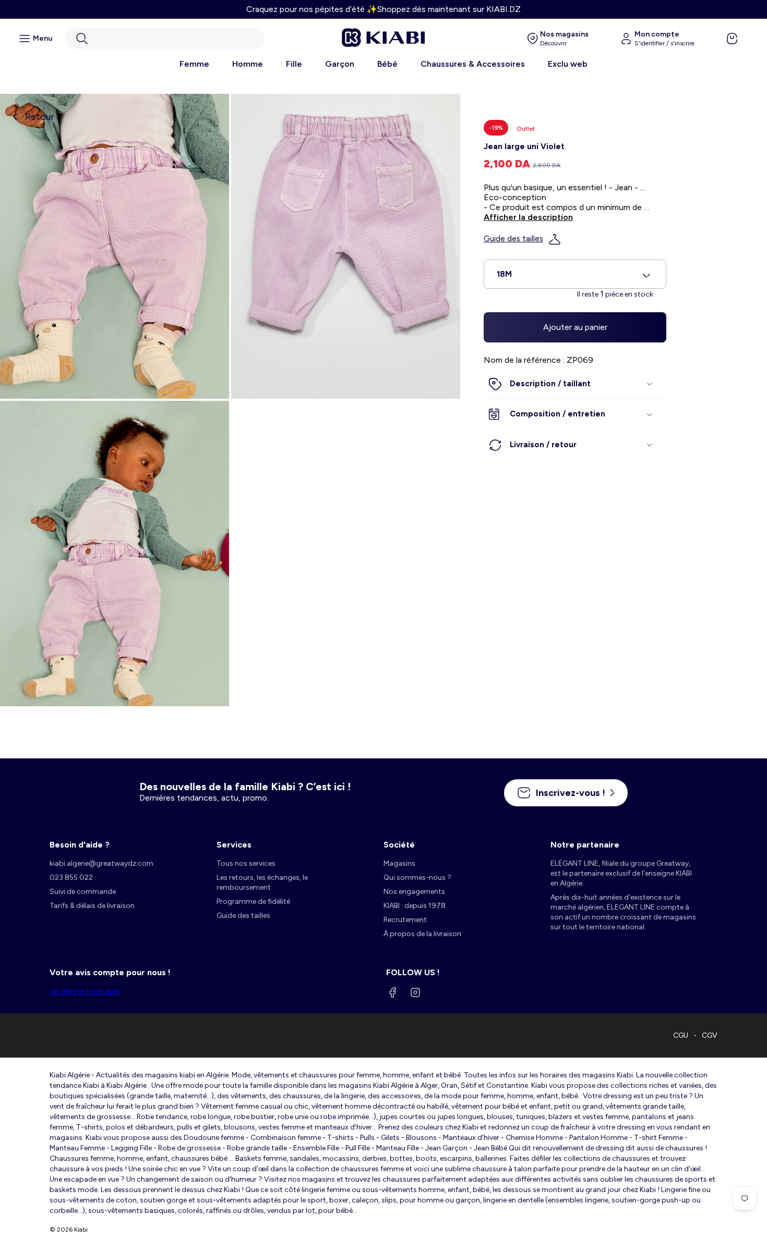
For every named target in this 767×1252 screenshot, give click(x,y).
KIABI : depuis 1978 (415, 905)
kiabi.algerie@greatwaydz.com (101, 863)
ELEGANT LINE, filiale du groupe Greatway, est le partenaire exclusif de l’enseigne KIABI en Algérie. (621, 873)
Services (234, 845)
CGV (709, 1035)
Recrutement (405, 919)
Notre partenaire (584, 845)
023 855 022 (71, 877)
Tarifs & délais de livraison (92, 905)
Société (399, 845)
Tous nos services (246, 863)
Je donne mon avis (84, 991)
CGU (680, 1035)
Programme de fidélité (253, 901)
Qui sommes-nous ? (417, 877)
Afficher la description (528, 218)
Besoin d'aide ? (80, 845)
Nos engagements (414, 891)
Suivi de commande (83, 891)
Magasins (399, 863)
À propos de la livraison (422, 933)
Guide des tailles (513, 239)
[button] (165, 38)
